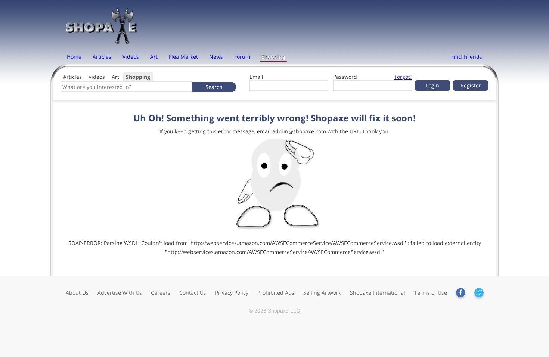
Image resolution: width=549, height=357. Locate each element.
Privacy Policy (231, 292)
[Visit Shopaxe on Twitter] (479, 292)
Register (470, 85)
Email (256, 76)
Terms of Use (430, 292)
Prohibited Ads (275, 292)
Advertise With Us (119, 292)
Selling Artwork (322, 292)
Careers (160, 292)
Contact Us (192, 292)
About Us (77, 292)
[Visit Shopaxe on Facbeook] (460, 292)
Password (345, 76)
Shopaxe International (377, 292)
